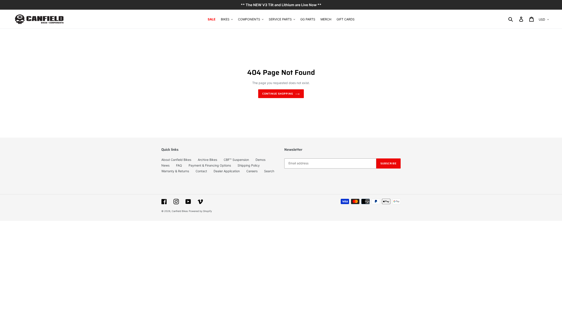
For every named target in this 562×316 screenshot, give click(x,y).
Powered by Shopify (200, 211)
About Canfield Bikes (176, 160)
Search (269, 171)
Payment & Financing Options (210, 165)
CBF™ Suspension (236, 160)
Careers (252, 171)
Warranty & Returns (175, 171)
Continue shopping (277, 94)
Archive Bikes (207, 160)
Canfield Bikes (180, 211)
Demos (260, 160)
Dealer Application (227, 171)
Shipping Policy (249, 165)
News (165, 165)
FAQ (179, 165)
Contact (201, 171)
